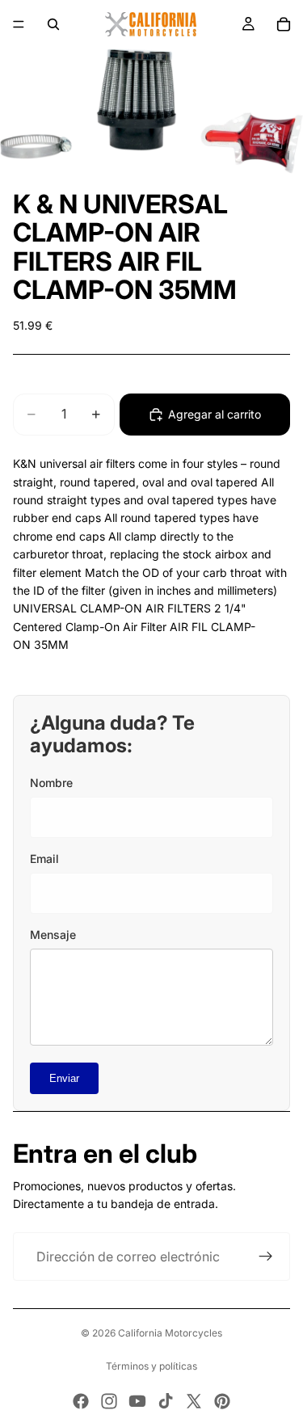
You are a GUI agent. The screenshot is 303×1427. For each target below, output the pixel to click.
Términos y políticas (151, 1366)
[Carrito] (283, 24)
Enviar (64, 1078)
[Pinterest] (222, 1401)
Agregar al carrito (214, 414)
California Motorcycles (170, 1333)
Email (44, 858)
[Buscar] (53, 24)
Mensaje (53, 934)
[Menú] (18, 24)
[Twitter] (194, 1401)
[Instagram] (109, 1401)
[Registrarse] (266, 1256)
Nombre (51, 782)
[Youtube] (137, 1401)
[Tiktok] (165, 1401)
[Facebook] (80, 1401)
